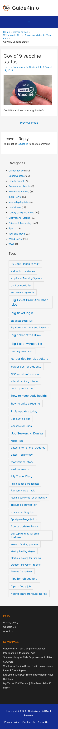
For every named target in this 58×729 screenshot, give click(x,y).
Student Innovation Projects (26, 564)
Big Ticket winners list (26, 344)
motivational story (22, 462)
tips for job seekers (24, 578)
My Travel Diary (21, 476)
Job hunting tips (20, 418)
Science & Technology (21, 223)
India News (15, 196)
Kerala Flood (17, 440)
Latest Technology (22, 454)
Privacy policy (10, 622)
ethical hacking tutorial (24, 381)
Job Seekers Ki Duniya (27, 433)
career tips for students (26, 366)
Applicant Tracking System (26, 278)
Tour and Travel (17, 233)
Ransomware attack (23, 490)
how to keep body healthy (29, 395)
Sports (12, 228)
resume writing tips (22, 512)
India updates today (24, 411)
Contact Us (9, 626)
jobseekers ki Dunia (21, 426)
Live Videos (15, 207)
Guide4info (25, 8)
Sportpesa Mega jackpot (24, 519)
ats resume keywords (22, 292)
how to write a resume (25, 403)
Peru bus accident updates (25, 483)
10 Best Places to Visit (25, 263)
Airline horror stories (23, 271)
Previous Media (29, 122)
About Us (8, 631)
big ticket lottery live (22, 320)
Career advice (16, 170)
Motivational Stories (19, 217)
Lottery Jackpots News (21, 212)
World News (15, 239)
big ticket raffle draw (26, 335)
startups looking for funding (26, 558)
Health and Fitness (19, 191)
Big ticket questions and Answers (30, 327)
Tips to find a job (21, 586)
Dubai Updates (17, 175)
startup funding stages (23, 551)
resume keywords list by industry (29, 497)
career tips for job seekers (29, 358)
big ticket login (22, 313)
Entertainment (16, 181)
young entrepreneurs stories (29, 593)
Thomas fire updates (21, 571)
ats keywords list (21, 285)
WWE (12, 244)
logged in (23, 143)
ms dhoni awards (20, 469)
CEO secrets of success (25, 374)
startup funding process (24, 544)
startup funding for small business (25, 535)
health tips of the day (22, 388)
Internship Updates (19, 202)
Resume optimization (24, 504)
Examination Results (20, 186)
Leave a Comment (14, 67)
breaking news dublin (22, 351)
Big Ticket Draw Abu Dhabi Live (30, 302)
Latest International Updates (28, 447)
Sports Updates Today (24, 526)
